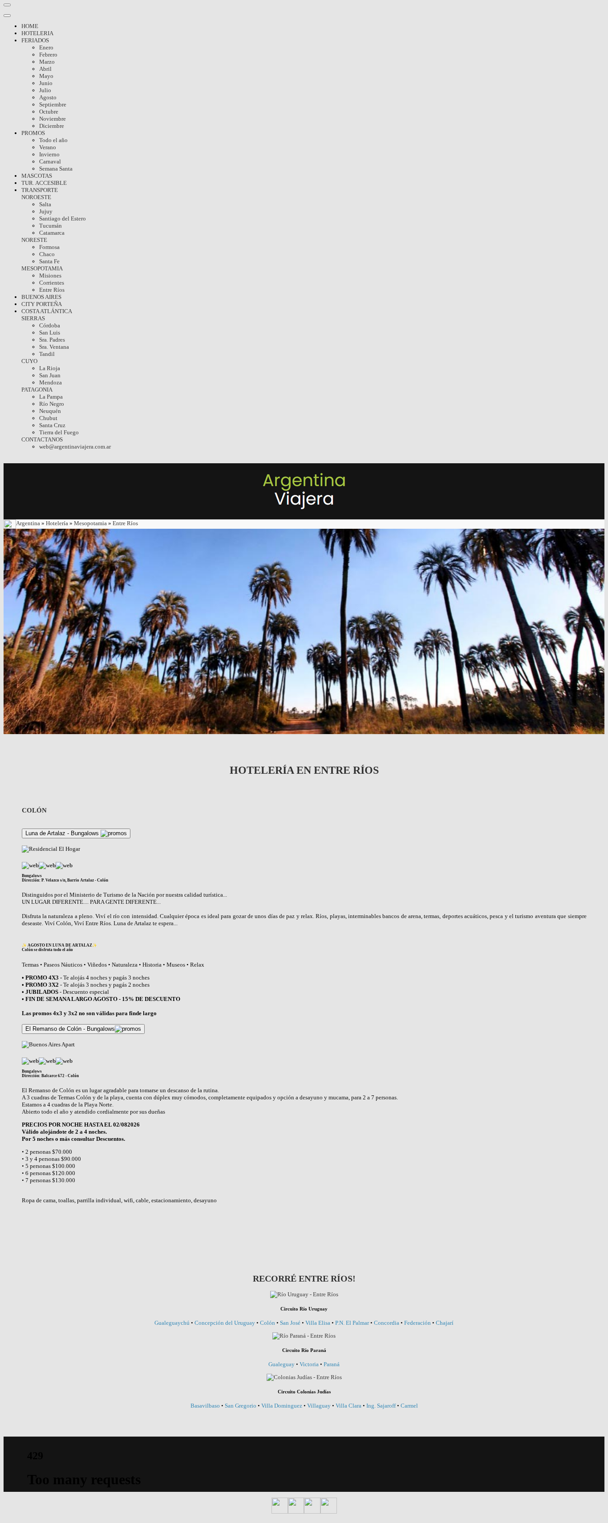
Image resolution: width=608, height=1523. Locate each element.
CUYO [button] (29, 361)
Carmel (409, 1405)
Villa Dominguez (281, 1405)
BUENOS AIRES (41, 297)
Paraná (332, 1364)
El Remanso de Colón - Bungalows (70, 1028)
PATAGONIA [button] (37, 389)
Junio (46, 83)
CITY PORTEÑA (41, 304)
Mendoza (50, 382)
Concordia (386, 1322)
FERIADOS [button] (35, 40)
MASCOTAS (36, 175)
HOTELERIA (37, 33)
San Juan (50, 375)
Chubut (48, 418)
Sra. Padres (52, 339)
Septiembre (52, 104)
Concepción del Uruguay (225, 1322)
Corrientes (51, 282)
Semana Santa (56, 168)
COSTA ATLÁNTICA (46, 311)
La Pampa (51, 396)
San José (291, 1322)
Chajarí (445, 1322)
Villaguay (319, 1405)
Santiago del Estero (62, 218)
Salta (45, 204)
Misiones (50, 275)
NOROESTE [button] (36, 197)
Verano (47, 147)
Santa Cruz (52, 425)
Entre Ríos (52, 289)
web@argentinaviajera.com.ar (75, 446)
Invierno (49, 154)
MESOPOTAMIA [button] (42, 268)
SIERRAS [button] (33, 318)
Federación (418, 1322)
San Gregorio (241, 1405)
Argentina (28, 523)
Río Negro (51, 403)
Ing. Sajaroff (381, 1405)
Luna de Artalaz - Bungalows (63, 833)
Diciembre (51, 125)
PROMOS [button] (33, 133)
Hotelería (57, 523)
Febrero (48, 54)
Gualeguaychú (172, 1322)
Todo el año (53, 140)
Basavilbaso (206, 1405)
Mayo (46, 76)
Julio (45, 90)
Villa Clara (348, 1405)
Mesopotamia (90, 523)
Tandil (47, 354)
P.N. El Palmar (352, 1322)
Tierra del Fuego (59, 432)
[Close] (7, 15)
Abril (45, 68)
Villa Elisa (318, 1322)
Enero (46, 47)
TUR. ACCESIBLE (44, 183)
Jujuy (46, 211)
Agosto (48, 97)
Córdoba (49, 325)
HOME (29, 26)
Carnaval (50, 161)
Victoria (309, 1364)
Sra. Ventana (54, 346)
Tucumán (50, 225)
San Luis (49, 332)
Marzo (47, 61)
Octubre (48, 111)
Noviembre (52, 118)
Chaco (47, 254)
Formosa (49, 247)
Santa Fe (49, 261)
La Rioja (49, 368)
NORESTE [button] (34, 240)
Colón (268, 1322)
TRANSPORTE (39, 190)
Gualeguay (282, 1364)
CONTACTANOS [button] (42, 439)
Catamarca (52, 232)
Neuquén (50, 411)
